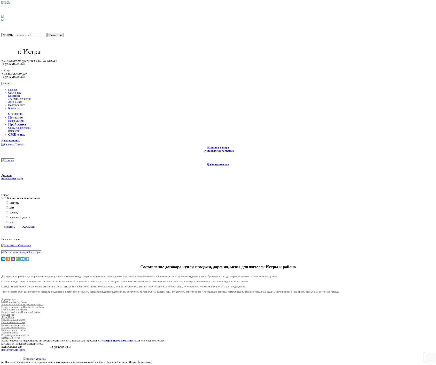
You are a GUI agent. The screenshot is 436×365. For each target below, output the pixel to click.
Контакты (14, 108)
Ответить (9, 226)
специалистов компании (118, 340)
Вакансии (14, 130)
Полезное (15, 117)
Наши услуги (16, 120)
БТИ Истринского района (14, 302)
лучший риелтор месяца (218, 150)
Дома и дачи (15, 101)
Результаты (28, 226)
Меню (6, 83)
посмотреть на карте (13, 349)
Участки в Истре (9, 332)
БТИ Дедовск (8, 315)
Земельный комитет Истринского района (22, 304)
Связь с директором (19, 127)
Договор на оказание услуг (12, 177)
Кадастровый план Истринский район (20, 312)
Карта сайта (144, 362)
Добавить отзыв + (218, 164)
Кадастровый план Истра (14, 309)
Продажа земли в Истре (13, 327)
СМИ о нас (14, 92)
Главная (12, 89)
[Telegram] (27, 259)
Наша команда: (10, 140)
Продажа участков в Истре (15, 335)
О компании (15, 113)
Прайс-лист (17, 124)
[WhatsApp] (18, 259)
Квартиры (14, 95)
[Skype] (22, 259)
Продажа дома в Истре (13, 320)
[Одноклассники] (8, 259)
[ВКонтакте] (3, 259)
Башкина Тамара (218, 147)
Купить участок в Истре (13, 330)
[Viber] (13, 259)
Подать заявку (16, 104)
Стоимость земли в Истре (14, 325)
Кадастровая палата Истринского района (22, 307)
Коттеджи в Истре (10, 338)
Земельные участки (19, 98)
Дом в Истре (7, 317)
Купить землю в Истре (13, 322)
